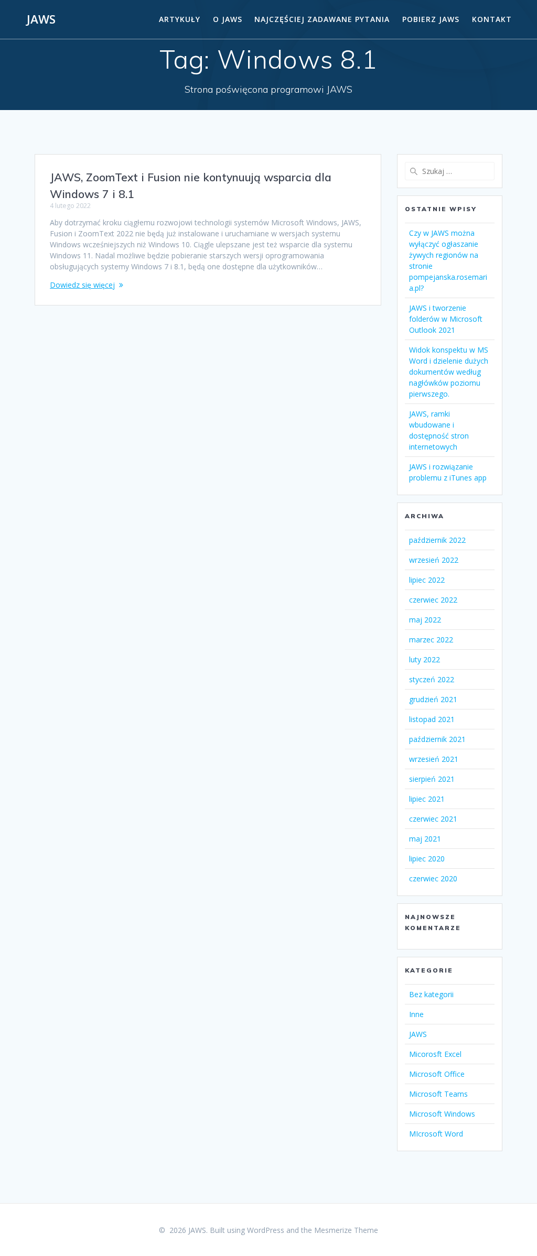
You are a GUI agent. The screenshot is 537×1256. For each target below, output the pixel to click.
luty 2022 (424, 659)
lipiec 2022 (427, 580)
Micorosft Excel (435, 1054)
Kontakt (492, 19)
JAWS (41, 19)
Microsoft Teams (438, 1094)
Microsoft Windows (442, 1114)
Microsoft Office (437, 1074)
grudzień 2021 (433, 699)
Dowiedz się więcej (82, 285)
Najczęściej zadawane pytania (322, 19)
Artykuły (179, 19)
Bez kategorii (431, 994)
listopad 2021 (432, 719)
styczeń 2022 (431, 679)
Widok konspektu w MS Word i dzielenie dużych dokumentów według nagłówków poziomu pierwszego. (448, 372)
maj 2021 (425, 839)
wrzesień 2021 (433, 759)
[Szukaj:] (449, 171)
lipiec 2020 (427, 859)
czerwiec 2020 (433, 878)
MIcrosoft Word (436, 1134)
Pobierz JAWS (430, 19)
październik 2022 (437, 540)
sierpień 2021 (432, 779)
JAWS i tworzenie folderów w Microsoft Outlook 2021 (445, 319)
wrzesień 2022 (433, 560)
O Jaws (227, 19)
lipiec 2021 (427, 799)
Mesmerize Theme (346, 1230)
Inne (416, 1014)
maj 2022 (425, 620)
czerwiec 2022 (433, 600)
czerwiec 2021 (433, 819)
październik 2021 (437, 739)
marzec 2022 (431, 640)
